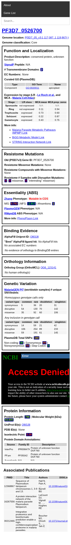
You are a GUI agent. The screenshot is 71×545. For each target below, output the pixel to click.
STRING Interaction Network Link (31, 142)
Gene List (10, 13)
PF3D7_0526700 (22, 30)
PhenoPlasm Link (27, 218)
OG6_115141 (48, 267)
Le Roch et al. (45, 95)
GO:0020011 (32, 88)
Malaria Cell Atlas (23, 98)
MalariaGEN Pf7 (14, 289)
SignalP (9, 64)
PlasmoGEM (12, 208)
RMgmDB (10, 213)
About (7, 5)
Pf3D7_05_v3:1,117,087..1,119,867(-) (47, 37)
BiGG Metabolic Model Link (28, 137)
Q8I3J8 (34, 236)
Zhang (8, 198)
